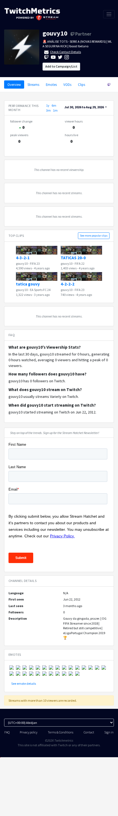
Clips (81, 84)
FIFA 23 (35, 263)
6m (54, 105)
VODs (67, 84)
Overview (14, 84)
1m (55, 110)
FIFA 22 (80, 263)
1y (47, 105)
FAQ (7, 732)
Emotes (51, 84)
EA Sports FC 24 (40, 290)
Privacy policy (28, 732)
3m (48, 110)
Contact (89, 732)
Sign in (109, 732)
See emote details (23, 683)
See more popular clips (94, 235)
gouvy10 (55, 33)
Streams (33, 84)
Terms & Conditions (60, 732)
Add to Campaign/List (61, 66)
